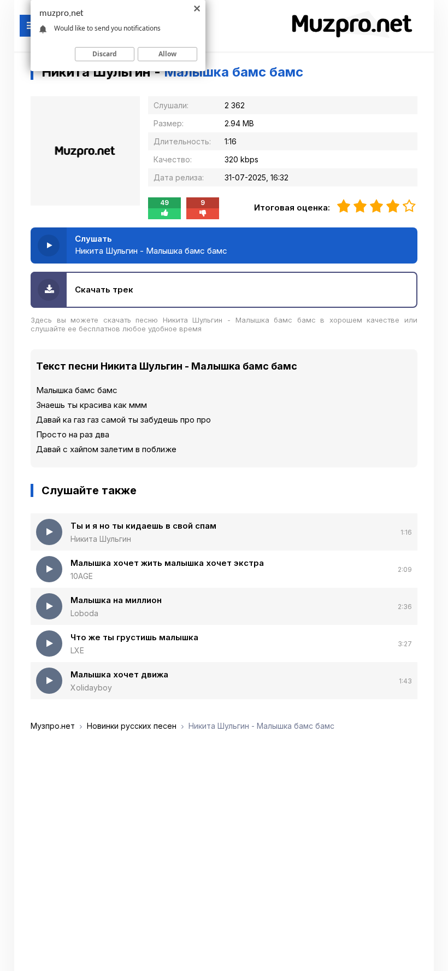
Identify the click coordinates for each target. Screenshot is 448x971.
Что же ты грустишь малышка (134, 637)
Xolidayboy (91, 687)
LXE (77, 650)
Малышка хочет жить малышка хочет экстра (167, 563)
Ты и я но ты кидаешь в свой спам (143, 525)
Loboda (84, 613)
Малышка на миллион (116, 600)
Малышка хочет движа (119, 674)
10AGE (81, 576)
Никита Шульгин (100, 538)
